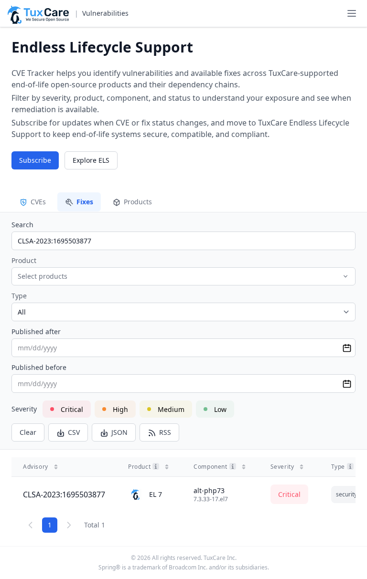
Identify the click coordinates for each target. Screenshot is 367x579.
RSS (165, 432)
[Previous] (30, 525)
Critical (72, 409)
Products (138, 201)
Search (22, 224)
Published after (36, 331)
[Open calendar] (347, 348)
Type (19, 295)
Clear (28, 432)
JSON (119, 432)
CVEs (38, 201)
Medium (171, 409)
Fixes (84, 201)
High (120, 409)
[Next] (68, 525)
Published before (38, 367)
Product (23, 260)
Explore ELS (91, 160)
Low (220, 409)
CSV (74, 432)
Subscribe (35, 160)
